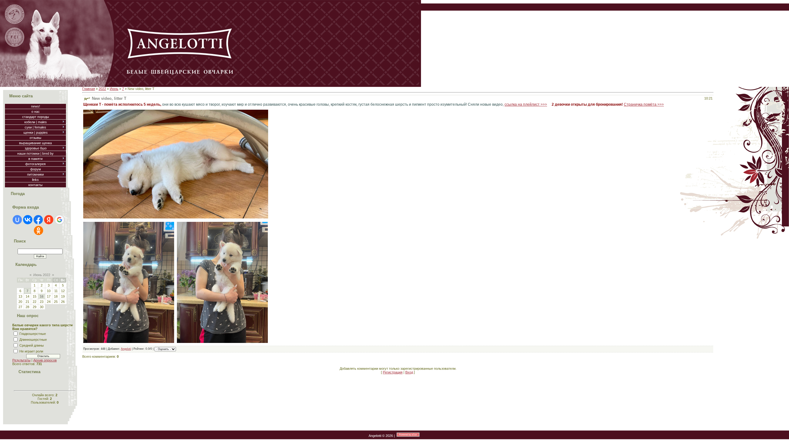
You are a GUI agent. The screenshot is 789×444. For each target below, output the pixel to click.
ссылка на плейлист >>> (526, 104)
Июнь (114, 89)
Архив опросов (45, 360)
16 (41, 296)
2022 (102, 89)
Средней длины (31, 345)
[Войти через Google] (59, 220)
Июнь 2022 (41, 275)
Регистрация (393, 372)
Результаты (21, 360)
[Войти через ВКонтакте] (27, 219)
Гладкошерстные (32, 334)
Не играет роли (31, 351)
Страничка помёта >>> (644, 104)
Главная (88, 89)
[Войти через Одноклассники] (38, 230)
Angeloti (126, 348)
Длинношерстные (33, 339)
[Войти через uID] (17, 219)
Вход (409, 372)
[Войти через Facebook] (38, 219)
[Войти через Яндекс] (48, 219)
